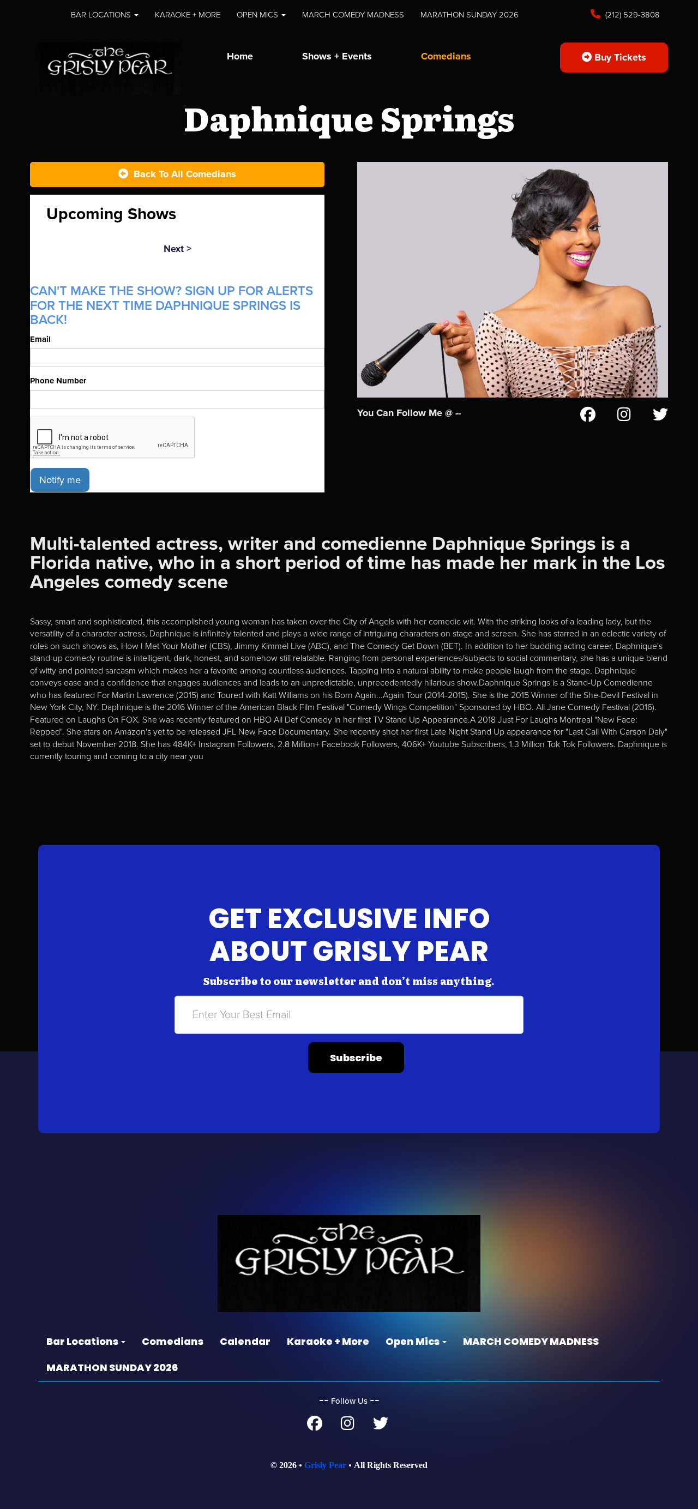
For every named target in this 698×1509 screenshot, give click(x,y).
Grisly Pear (325, 1465)
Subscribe (356, 1057)
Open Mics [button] (258, 15)
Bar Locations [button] (102, 15)
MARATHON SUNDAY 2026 (469, 15)
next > (177, 249)
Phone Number (58, 381)
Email (40, 339)
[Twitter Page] (660, 417)
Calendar (245, 1341)
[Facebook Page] (587, 417)
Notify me (60, 480)
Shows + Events (337, 56)
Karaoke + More (187, 15)
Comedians (446, 56)
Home (240, 56)
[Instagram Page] (624, 417)
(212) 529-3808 (631, 15)
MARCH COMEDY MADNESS (353, 15)
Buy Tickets (619, 57)
